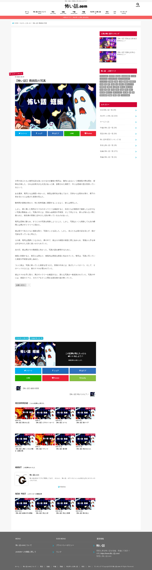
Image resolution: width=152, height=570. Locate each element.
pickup (118, 76)
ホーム (27, 12)
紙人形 (102, 92)
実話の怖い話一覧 (108, 133)
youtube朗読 (126, 76)
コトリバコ (103, 79)
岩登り (121, 84)
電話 (114, 95)
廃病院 (109, 87)
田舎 (112, 90)
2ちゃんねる (104, 76)
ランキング (123, 12)
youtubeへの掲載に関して (26, 552)
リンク (59, 552)
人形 (120, 81)
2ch (115, 12)
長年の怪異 (103, 95)
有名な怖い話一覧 (108, 145)
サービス (104, 122)
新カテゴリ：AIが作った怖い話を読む (76, 17)
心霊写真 (116, 87)
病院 (117, 90)
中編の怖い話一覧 (108, 128)
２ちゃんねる (125, 95)
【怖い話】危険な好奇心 (126, 52)
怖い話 (123, 87)
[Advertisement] (55, 51)
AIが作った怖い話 (95, 12)
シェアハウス (113, 79)
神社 (126, 90)
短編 (63, 12)
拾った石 (129, 87)
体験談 (126, 81)
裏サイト (108, 92)
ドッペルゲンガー (124, 79)
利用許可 (132, 81)
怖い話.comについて (39, 12)
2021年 (112, 76)
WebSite (63, 487)
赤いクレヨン (117, 92)
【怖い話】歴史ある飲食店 (127, 38)
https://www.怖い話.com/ (110, 553)
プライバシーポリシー (65, 545)
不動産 (111, 81)
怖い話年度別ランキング (110, 139)
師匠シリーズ (129, 84)
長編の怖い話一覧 (108, 157)
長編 (84, 12)
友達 (101, 84)
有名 (107, 12)
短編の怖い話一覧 (37, 338)
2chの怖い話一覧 (108, 110)
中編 (74, 12)
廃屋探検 (103, 87)
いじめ (133, 76)
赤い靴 (125, 92)
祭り (131, 90)
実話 (53, 12)
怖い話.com (76, 5)
